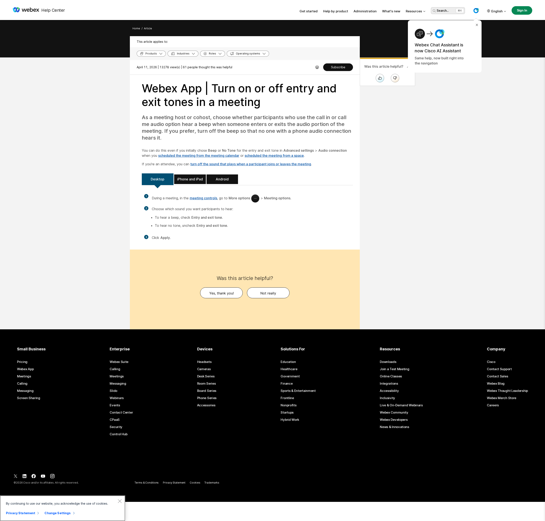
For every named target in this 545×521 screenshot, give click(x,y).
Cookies (195, 482)
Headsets (204, 361)
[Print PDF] (317, 67)
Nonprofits (288, 405)
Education (288, 361)
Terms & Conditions (147, 482)
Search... (443, 10)
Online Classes (391, 376)
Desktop (157, 179)
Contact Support (499, 369)
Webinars (117, 398)
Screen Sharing (28, 398)
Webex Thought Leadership (507, 390)
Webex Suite (119, 361)
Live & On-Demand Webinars (401, 405)
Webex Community (394, 412)
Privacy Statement (174, 482)
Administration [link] (365, 11)
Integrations (389, 383)
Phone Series (207, 398)
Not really (268, 293)
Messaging (25, 390)
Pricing (22, 361)
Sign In (522, 10)
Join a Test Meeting (394, 369)
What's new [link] (391, 11)
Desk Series (206, 376)
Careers (493, 405)
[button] (476, 10)
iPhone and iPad (190, 179)
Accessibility (389, 390)
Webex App (25, 369)
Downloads (388, 361)
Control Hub (119, 434)
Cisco (491, 361)
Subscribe (338, 67)
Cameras (204, 369)
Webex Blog (496, 383)
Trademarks (211, 482)
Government (290, 376)
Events (115, 405)
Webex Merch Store (501, 398)
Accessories (206, 405)
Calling (22, 383)
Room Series (206, 383)
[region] (62, 508)
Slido (113, 390)
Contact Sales (497, 376)
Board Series (206, 390)
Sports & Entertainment (298, 390)
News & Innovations (394, 426)
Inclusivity (387, 398)
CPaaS (115, 419)
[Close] (120, 501)
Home (136, 28)
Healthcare (289, 369)
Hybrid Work (290, 419)
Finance (287, 383)
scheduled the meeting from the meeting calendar (198, 155)
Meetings (24, 376)
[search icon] (434, 10)
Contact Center (121, 412)
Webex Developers (393, 419)
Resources (414, 11)
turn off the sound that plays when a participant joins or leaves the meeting (250, 164)
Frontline (287, 398)
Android (222, 179)
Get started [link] (309, 11)
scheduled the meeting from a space (274, 155)
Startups (287, 412)
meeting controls (203, 198)
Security (116, 426)
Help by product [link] (335, 11)
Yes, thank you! (221, 293)
